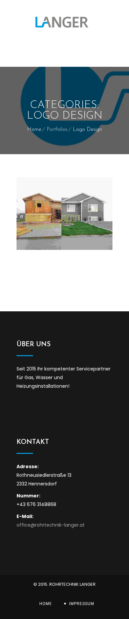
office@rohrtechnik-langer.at (51, 525)
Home (34, 129)
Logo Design (87, 129)
